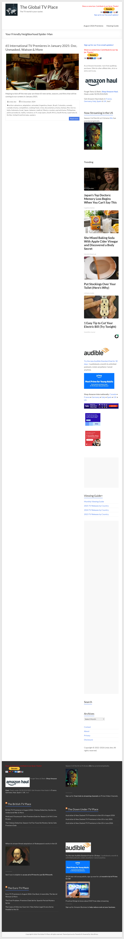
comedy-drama (12, 108)
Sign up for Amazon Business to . (90, 907)
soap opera (42, 113)
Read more (74, 119)
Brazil (55, 105)
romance (29, 113)
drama (57, 108)
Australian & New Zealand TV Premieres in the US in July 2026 (89, 819)
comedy (69, 105)
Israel (21, 110)
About (86, 731)
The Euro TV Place (18, 888)
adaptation (27, 105)
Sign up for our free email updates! (106, 15)
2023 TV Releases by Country (96, 514)
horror (73, 108)
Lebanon (32, 110)
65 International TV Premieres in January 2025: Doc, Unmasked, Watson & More (41, 47)
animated (35, 105)
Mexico (46, 110)
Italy (94, 101)
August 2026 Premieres (93, 26)
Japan (26, 110)
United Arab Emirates (21, 115)
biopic (49, 105)
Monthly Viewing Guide (94, 501)
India (9, 110)
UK (104, 101)
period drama (61, 110)
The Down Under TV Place (83, 809)
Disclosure (88, 739)
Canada (113, 394)
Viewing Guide (112, 26)
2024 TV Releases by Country (96, 510)
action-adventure (15, 105)
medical (39, 110)
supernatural (72, 113)
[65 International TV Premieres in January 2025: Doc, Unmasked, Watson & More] (42, 55)
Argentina (43, 105)
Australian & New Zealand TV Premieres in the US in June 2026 (89, 823)
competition (23, 108)
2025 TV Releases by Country (96, 506)
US (85, 400)
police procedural (13, 113)
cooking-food (34, 108)
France (109, 99)
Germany (88, 101)
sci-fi (35, 113)
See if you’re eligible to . (29, 875)
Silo (111, 118)
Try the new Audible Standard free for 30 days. (83, 855)
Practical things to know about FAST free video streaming (87, 901)
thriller (9, 115)
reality (23, 113)
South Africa (51, 113)
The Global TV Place (39, 7)
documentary (50, 108)
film (68, 108)
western (33, 115)
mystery (52, 110)
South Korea (61, 113)
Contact (87, 727)
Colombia (61, 105)
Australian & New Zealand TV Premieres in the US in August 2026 (90, 815)
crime (42, 108)
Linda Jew (12, 102)
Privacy (87, 735)
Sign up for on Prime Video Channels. (92, 796)
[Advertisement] (101, 472)
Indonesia (15, 110)
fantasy (63, 108)
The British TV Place (19, 804)
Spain (99, 101)
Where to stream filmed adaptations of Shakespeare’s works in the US (31, 843)
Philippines (71, 110)
